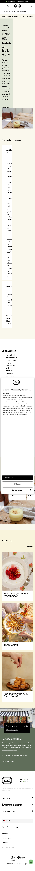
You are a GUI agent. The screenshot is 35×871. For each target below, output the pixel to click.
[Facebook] (12, 827)
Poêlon (9, 294)
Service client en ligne (8, 761)
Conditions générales (8, 847)
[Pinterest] (7, 827)
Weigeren (17, 484)
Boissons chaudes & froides (5, 28)
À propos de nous (12, 804)
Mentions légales (6, 838)
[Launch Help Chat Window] (31, 861)
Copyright (5, 842)
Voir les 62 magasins (12, 730)
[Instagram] (3, 827)
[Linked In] (17, 827)
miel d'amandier (9, 262)
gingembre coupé (9, 190)
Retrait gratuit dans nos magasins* (18, 1)
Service (6, 798)
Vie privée (5, 833)
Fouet (9, 306)
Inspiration (8, 811)
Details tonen (17, 490)
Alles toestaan (10, 478)
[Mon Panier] (31, 6)
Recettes (22, 16)
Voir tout (30, 546)
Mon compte (7, 6)
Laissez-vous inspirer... (12, 16)
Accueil (3, 16)
